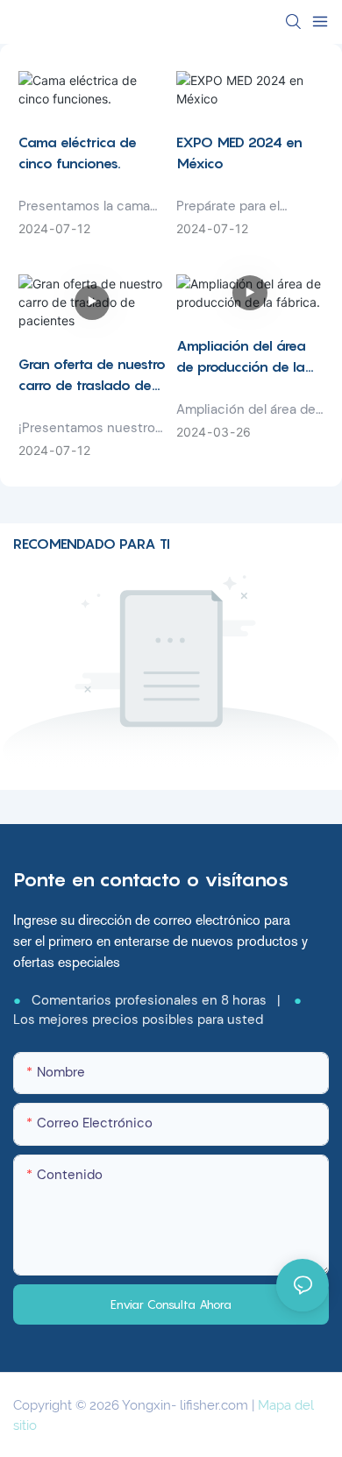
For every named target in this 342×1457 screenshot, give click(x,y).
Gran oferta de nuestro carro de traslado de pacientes (92, 375)
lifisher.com (216, 1405)
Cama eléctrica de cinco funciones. (77, 152)
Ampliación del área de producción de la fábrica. (241, 357)
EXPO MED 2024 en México (239, 152)
